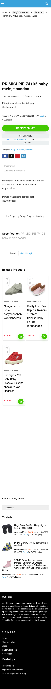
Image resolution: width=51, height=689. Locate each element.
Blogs (4, 646)
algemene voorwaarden (13, 670)
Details (42, 116)
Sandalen (39, 12)
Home (5, 12)
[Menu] (3, 3)
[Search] (46, 3)
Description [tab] (9, 166)
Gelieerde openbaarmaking (14, 674)
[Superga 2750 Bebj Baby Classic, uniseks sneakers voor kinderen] (14, 358)
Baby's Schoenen (20, 12)
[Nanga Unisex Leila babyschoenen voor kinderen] (14, 289)
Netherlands (20, 139)
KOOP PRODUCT (25, 128)
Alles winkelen (8, 642)
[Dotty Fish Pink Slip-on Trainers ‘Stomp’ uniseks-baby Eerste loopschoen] (37, 289)
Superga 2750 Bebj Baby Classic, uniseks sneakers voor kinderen (13, 383)
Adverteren (7, 654)
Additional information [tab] (14, 171)
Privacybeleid (8, 666)
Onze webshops (9, 650)
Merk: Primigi (26, 253)
